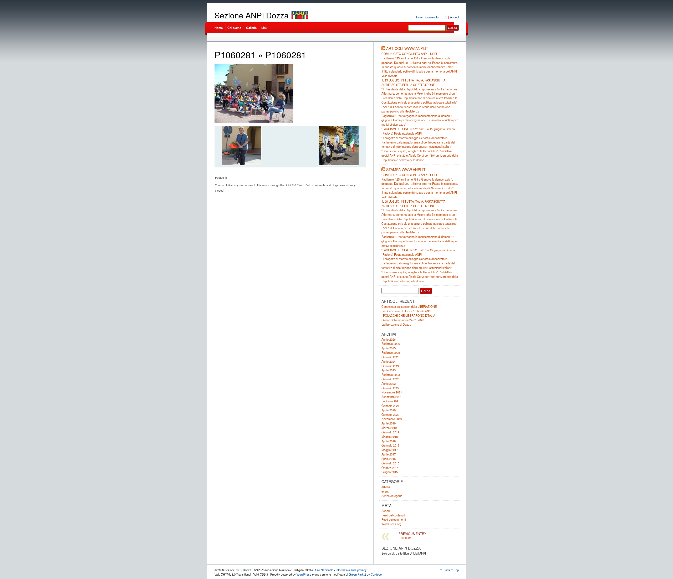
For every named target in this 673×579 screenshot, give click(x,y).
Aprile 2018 (388, 441)
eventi (385, 491)
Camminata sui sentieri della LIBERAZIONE (409, 306)
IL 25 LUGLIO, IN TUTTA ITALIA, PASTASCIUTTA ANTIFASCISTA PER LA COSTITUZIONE (413, 82)
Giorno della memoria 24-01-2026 (402, 320)
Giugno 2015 (389, 472)
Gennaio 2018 (390, 445)
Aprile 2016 (388, 459)
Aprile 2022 (388, 383)
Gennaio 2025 (390, 357)
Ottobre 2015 (389, 467)
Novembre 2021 (391, 392)
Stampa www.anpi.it (406, 169)
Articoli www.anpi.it (407, 48)
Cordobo (376, 574)
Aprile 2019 (388, 423)
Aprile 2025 (388, 348)
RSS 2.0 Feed (294, 185)
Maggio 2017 (389, 450)
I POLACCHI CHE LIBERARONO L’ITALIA (408, 315)
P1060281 (235, 54)
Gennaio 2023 (390, 379)
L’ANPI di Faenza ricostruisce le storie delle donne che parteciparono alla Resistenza (415, 109)
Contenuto (432, 17)
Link (264, 27)
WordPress (304, 574)
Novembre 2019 (391, 419)
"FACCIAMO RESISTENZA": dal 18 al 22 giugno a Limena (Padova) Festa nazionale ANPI (418, 131)
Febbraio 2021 (390, 401)
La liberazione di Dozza (396, 324)
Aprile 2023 (388, 370)
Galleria (251, 27)
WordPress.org (391, 524)
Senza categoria (391, 496)
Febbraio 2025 (390, 352)
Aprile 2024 (388, 361)
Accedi (454, 17)
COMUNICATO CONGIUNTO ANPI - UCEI (409, 54)
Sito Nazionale (324, 570)
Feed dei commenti (393, 519)
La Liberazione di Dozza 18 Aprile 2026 (406, 311)
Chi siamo (234, 27)
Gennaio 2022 (390, 388)
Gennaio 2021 (390, 405)
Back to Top (451, 570)
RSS (444, 17)
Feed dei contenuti (393, 515)
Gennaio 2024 (390, 366)
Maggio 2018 (389, 436)
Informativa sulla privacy (351, 570)
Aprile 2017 (388, 454)
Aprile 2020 (388, 410)
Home (418, 17)
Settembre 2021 (391, 396)
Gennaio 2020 (390, 414)
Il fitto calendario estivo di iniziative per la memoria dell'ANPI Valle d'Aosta (419, 194)
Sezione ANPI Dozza (252, 15)
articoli (385, 487)
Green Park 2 (357, 574)
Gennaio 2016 (390, 463)
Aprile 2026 (388, 339)
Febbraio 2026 (390, 343)
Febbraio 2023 (390, 374)
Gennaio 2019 (390, 432)
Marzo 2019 (389, 428)
